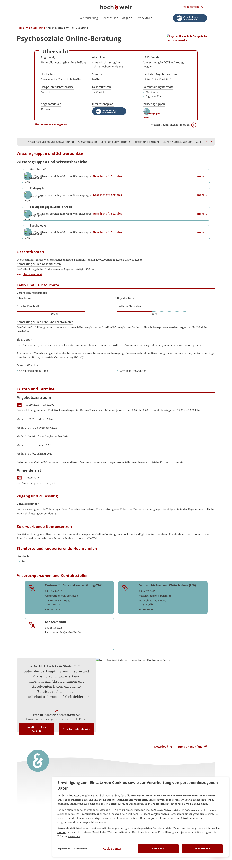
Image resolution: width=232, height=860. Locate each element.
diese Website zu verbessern (168, 799)
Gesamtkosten (101, 87)
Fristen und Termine (147, 142)
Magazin (127, 18)
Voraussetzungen (28, 504)
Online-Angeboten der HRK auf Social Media (168, 803)
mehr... (202, 176)
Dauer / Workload (28, 365)
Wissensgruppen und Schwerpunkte (51, 142)
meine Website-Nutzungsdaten (116, 799)
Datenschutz (80, 848)
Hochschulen (109, 18)
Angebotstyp (49, 57)
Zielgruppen (24, 339)
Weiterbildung (89, 18)
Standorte (23, 556)
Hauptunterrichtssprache (57, 87)
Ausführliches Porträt (36, 729)
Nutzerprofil (204, 799)
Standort (97, 74)
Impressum (63, 848)
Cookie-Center (112, 848)
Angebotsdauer (51, 104)
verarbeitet (140, 799)
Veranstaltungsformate (158, 87)
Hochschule (48, 74)
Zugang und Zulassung (177, 142)
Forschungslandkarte (76, 729)
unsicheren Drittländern (204, 809)
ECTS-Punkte (151, 57)
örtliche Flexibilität (28, 306)
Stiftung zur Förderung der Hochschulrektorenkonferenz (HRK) (166, 795)
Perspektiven (144, 18)
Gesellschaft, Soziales (107, 176)
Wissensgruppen (154, 104)
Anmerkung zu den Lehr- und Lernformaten (45, 322)
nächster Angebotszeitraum (161, 74)
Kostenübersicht (32, 273)
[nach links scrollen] (21, 142)
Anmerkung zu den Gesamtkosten (39, 264)
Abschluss (98, 57)
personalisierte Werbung (114, 803)
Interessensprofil (103, 104)
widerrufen (74, 836)
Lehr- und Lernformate (115, 142)
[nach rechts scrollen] (205, 142)
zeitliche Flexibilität (129, 306)
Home (20, 27)
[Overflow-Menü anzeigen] (210, 142)
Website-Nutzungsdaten (167, 809)
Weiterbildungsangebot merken (170, 124)
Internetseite (52, 609)
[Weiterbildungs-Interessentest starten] (190, 18)
